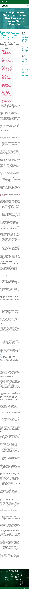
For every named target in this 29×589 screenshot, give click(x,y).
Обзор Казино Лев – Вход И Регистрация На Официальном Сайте (6, 101)
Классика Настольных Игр (6, 52)
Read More (23, 66)
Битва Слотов (4, 51)
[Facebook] (1, 2)
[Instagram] (22, 583)
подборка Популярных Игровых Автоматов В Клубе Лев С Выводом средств (7, 96)
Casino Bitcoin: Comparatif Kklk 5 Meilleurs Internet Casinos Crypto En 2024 (23, 39)
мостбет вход (4, 138)
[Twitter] (22, 581)
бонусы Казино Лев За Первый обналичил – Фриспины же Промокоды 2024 (7, 76)
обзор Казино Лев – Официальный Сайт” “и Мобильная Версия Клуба (7, 61)
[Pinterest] (20, 584)
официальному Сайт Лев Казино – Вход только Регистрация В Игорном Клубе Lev (7, 83)
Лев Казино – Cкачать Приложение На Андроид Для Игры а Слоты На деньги (6, 86)
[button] (28, 6)
